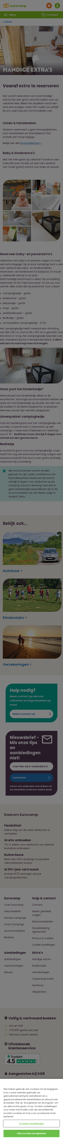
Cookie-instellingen (31, 1123)
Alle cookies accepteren (31, 1133)
